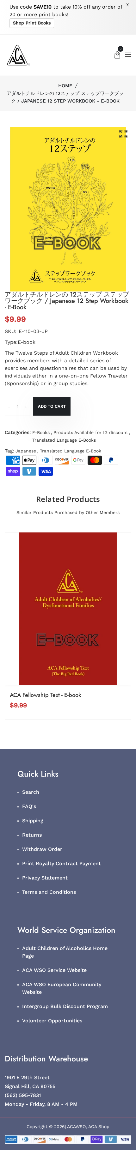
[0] (117, 55)
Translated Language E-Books (64, 440)
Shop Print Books (32, 22)
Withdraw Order (42, 849)
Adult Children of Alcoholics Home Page (65, 952)
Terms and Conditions (49, 892)
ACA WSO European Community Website (61, 988)
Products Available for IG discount (90, 432)
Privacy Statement (45, 878)
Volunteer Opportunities (52, 1021)
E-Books (41, 432)
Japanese (25, 450)
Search (30, 792)
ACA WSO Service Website (54, 970)
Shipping (32, 821)
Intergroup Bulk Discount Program (65, 1006)
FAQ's (29, 806)
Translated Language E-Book (70, 450)
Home (65, 86)
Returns (32, 835)
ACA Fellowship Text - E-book (45, 695)
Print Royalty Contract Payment (61, 863)
